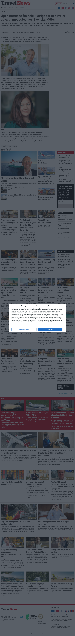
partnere (22, 308)
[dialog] (37, 318)
